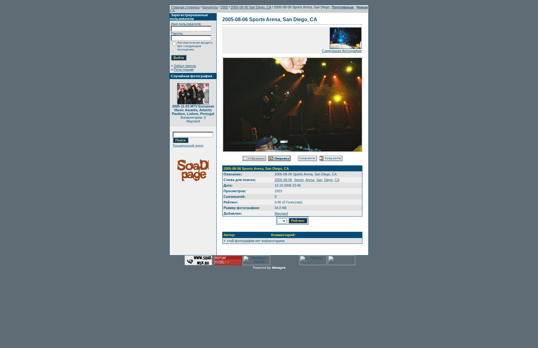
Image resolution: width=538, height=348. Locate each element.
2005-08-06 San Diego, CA (251, 7)
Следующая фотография (341, 51)
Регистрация (184, 69)
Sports (299, 180)
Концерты (210, 7)
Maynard (281, 213)
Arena (309, 180)
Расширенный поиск (188, 145)
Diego (328, 180)
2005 (224, 7)
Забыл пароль (185, 66)
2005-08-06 (283, 180)
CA (337, 180)
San (319, 180)
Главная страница (185, 7)
